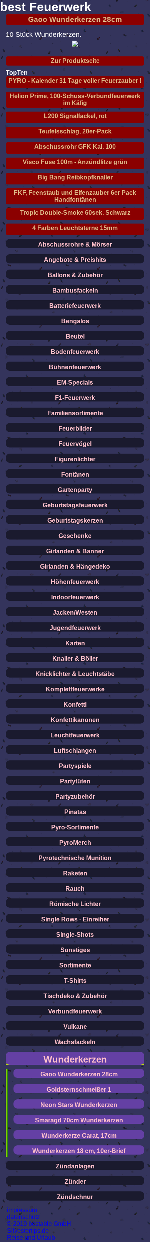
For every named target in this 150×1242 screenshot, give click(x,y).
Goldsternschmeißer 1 (79, 1089)
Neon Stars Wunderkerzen (78, 1105)
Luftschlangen (75, 750)
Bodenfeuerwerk (75, 352)
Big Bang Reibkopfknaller (75, 177)
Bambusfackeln (75, 290)
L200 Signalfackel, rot (75, 116)
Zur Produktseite (75, 61)
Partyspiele (75, 766)
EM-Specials (75, 382)
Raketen (75, 873)
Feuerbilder (75, 428)
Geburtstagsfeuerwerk (75, 505)
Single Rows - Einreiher (75, 919)
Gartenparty (75, 490)
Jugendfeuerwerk (75, 628)
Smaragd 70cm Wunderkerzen (79, 1120)
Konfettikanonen (75, 720)
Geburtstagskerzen (75, 520)
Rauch (75, 888)
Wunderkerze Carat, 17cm (79, 1135)
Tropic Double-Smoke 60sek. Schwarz (75, 212)
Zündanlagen (75, 1166)
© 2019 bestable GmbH (39, 1224)
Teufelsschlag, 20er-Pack (75, 131)
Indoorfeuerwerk (75, 597)
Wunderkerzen (75, 1059)
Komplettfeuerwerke (75, 689)
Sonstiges (75, 950)
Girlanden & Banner (75, 551)
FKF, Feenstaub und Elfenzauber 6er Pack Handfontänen (75, 196)
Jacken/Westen (75, 612)
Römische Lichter (75, 904)
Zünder (75, 1181)
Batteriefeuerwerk (75, 306)
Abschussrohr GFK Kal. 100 (75, 146)
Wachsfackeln (75, 1042)
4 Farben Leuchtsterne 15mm (75, 228)
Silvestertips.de (28, 1230)
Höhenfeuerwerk (75, 582)
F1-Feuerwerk (75, 398)
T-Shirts (75, 980)
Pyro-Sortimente (75, 827)
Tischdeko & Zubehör (75, 996)
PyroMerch (75, 842)
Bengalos (75, 321)
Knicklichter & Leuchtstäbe (75, 674)
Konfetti (75, 704)
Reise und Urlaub (31, 1237)
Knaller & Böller (75, 658)
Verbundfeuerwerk (75, 1011)
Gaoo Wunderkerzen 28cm (75, 19)
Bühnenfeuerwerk (75, 367)
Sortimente (75, 965)
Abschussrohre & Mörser (75, 244)
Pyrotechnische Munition (75, 858)
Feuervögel (75, 444)
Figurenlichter (75, 459)
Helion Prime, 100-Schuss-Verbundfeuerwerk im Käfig (75, 99)
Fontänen (75, 474)
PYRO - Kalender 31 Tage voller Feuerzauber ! (75, 80)
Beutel (75, 336)
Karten (75, 643)
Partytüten (75, 781)
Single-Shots (75, 934)
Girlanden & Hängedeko (75, 566)
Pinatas (75, 812)
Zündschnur (75, 1197)
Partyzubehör (75, 796)
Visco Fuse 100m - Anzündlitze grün (75, 162)
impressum (22, 1210)
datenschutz (23, 1217)
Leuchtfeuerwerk (75, 735)
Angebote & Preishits (75, 260)
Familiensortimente (75, 413)
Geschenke (75, 536)
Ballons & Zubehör (75, 275)
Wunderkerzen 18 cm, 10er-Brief (78, 1151)
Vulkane (75, 1026)
